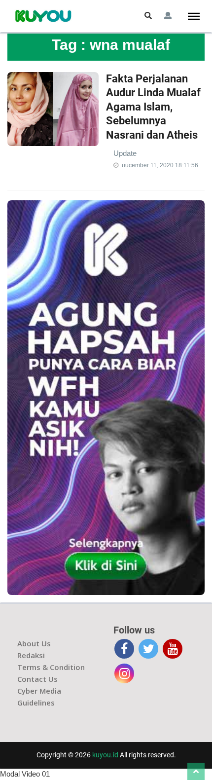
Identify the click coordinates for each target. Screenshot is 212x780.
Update (125, 153)
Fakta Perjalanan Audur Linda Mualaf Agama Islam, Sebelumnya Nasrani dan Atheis (153, 107)
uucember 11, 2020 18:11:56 (160, 165)
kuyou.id (105, 755)
